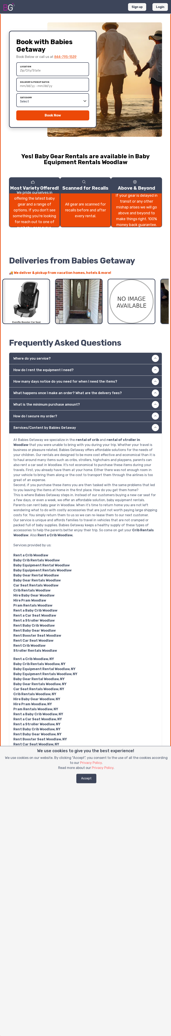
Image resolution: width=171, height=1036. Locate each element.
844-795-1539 (65, 57)
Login (160, 7)
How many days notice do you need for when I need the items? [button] (65, 381)
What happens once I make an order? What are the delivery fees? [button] (67, 393)
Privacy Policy (91, 763)
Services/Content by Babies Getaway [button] (44, 428)
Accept (86, 778)
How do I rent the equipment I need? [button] (43, 370)
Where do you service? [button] (32, 358)
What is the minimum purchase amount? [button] (46, 404)
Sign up (137, 7)
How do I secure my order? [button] (35, 416)
